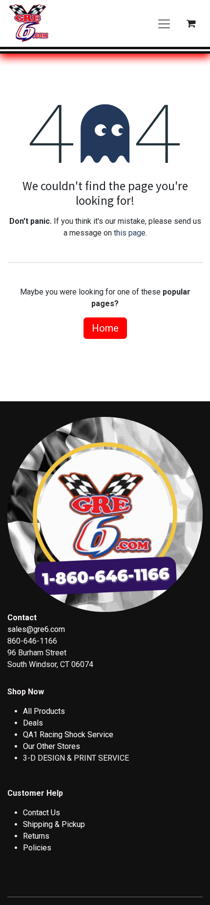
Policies (37, 847)
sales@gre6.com (36, 629)
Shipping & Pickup (54, 824)
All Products (44, 711)
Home (105, 328)
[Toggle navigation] (164, 23)
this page (130, 232)
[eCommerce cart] (191, 23)
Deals (33, 723)
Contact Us (41, 812)
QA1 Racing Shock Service (68, 734)
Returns (36, 836)
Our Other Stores (51, 746)
